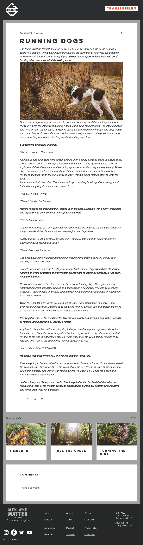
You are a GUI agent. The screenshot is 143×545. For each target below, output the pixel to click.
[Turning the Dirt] (117, 434)
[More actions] (121, 33)
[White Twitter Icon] (21, 532)
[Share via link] (41, 399)
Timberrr (19, 450)
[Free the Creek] (71, 434)
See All (134, 417)
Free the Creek (71, 450)
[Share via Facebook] (21, 399)
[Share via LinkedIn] (35, 399)
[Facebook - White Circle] (14, 532)
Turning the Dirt (113, 452)
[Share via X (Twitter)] (28, 399)
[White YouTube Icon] (29, 532)
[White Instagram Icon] (6, 532)
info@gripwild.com (123, 525)
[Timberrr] (26, 434)
